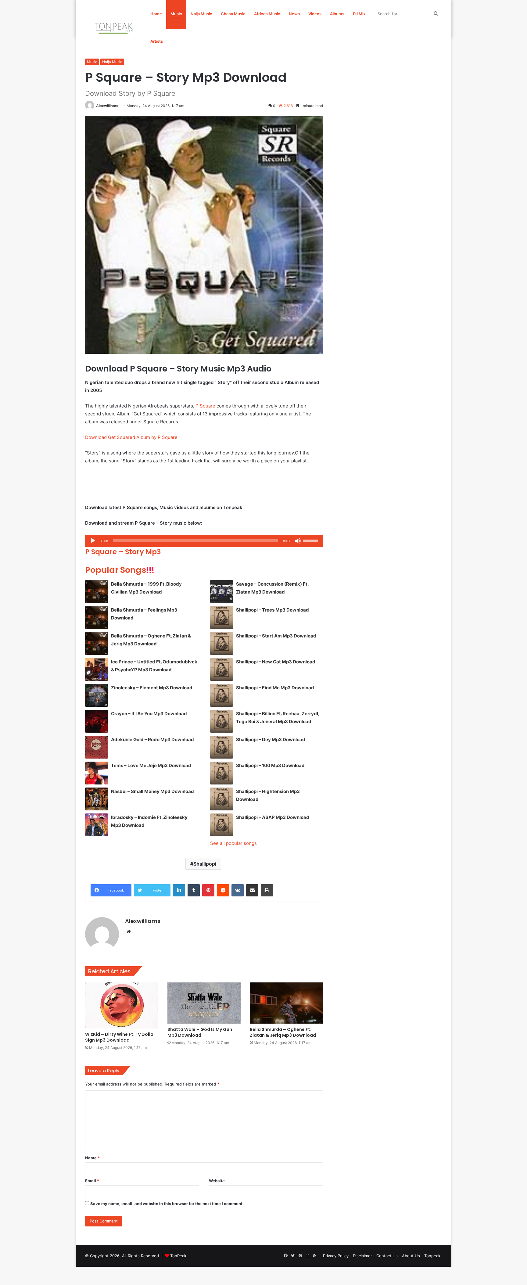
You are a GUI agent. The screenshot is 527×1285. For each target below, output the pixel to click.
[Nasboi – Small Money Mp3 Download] (96, 799)
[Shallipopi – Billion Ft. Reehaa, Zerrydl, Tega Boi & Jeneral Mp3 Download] (221, 721)
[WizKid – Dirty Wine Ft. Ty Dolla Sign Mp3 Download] (121, 1005)
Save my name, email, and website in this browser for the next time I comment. (167, 1203)
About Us (411, 1255)
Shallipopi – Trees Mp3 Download (272, 610)
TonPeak (178, 1255)
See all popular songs (233, 843)
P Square (205, 406)
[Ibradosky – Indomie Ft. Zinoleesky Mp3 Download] (96, 824)
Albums (337, 13)
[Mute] (298, 541)
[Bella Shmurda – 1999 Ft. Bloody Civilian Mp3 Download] (96, 591)
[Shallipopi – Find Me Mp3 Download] (221, 695)
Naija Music (201, 13)
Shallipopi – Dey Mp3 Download (270, 739)
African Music (267, 13)
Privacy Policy (336, 1255)
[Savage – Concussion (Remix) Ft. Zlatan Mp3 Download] (221, 591)
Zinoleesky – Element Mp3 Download (151, 688)
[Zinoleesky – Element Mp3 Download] (96, 695)
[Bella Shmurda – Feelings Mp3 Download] (96, 617)
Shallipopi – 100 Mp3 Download (270, 765)
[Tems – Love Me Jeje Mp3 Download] (96, 773)
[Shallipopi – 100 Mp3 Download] (221, 773)
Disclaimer (362, 1255)
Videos (314, 13)
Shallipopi (204, 864)
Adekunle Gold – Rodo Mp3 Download (152, 739)
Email (92, 1180)
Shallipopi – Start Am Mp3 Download (276, 636)
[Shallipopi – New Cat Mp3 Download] (221, 669)
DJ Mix (359, 13)
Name (92, 1157)
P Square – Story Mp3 (123, 552)
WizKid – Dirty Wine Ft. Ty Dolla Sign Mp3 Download (119, 1037)
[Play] (93, 541)
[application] (204, 541)
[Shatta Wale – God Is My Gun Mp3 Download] (204, 1003)
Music (176, 13)
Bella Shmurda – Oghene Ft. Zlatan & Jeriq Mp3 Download (283, 1032)
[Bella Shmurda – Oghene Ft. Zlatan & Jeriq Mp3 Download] (96, 643)
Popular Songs (119, 570)
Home (156, 13)
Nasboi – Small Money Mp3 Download (152, 791)
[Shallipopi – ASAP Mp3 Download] (221, 824)
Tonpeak (432, 1255)
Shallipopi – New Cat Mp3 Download (275, 662)
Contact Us (387, 1255)
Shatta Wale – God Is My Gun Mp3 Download (199, 1032)
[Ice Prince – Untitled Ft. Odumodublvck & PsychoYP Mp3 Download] (96, 669)
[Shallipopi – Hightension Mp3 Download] (221, 799)
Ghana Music (233, 13)
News (294, 13)
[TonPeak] (114, 27)
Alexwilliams (107, 105)
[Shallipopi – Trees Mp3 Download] (221, 617)
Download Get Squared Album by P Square (131, 437)
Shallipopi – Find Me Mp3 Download (275, 688)
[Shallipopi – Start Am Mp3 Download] (221, 643)
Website (217, 1180)
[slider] (311, 540)
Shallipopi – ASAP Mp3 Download (272, 817)
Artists (156, 41)
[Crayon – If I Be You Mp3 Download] (96, 721)
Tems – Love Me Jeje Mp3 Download (151, 765)
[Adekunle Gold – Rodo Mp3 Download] (96, 747)
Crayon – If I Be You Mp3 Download (149, 713)
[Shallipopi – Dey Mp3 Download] (221, 747)
